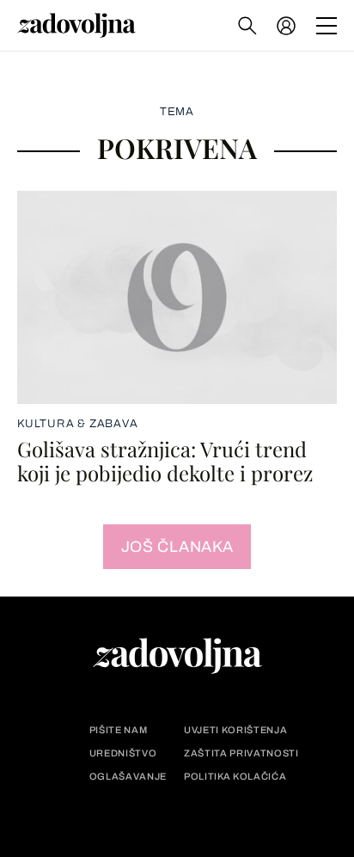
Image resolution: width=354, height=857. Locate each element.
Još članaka (177, 546)
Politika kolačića (235, 776)
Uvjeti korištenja (235, 730)
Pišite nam (118, 730)
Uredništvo (123, 753)
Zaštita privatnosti (241, 753)
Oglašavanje (128, 776)
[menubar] (288, 26)
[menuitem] (286, 26)
